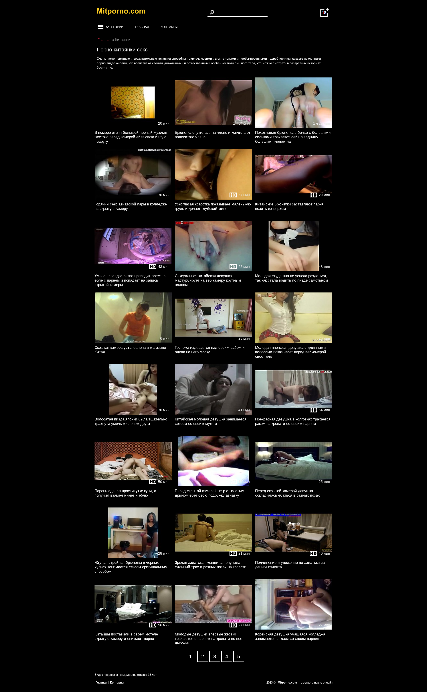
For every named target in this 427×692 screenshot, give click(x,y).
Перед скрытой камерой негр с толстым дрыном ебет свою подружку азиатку (209, 493)
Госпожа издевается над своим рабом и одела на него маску (210, 349)
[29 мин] (293, 198)
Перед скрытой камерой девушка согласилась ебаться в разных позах (287, 493)
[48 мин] (293, 270)
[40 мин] (293, 557)
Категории (114, 27)
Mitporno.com (287, 682)
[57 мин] (213, 198)
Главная (142, 27)
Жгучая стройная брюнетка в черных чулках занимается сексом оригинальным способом (131, 567)
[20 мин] (133, 127)
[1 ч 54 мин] (213, 127)
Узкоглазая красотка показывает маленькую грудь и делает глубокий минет (213, 206)
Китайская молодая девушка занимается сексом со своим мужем (210, 421)
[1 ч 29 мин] (293, 127)
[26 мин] (293, 342)
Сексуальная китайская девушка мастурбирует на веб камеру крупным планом (208, 280)
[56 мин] (133, 628)
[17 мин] (213, 485)
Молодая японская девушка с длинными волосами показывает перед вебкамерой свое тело (290, 352)
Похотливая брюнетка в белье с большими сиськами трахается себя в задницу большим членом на (293, 137)
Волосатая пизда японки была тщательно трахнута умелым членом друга (131, 421)
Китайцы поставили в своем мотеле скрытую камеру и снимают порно (126, 636)
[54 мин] (293, 413)
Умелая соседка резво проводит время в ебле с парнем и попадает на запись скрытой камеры (130, 280)
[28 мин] (133, 557)
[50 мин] (133, 485)
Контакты (169, 27)
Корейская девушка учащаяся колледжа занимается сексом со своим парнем (290, 636)
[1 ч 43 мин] (133, 270)
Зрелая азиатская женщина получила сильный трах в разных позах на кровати (210, 564)
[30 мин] (133, 198)
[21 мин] (213, 557)
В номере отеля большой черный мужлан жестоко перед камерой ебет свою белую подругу (131, 137)
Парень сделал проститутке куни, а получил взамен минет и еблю (125, 493)
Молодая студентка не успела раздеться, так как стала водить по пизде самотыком (291, 278)
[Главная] (124, 12)
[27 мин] (213, 628)
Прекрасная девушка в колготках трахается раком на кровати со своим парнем (292, 421)
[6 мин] (133, 342)
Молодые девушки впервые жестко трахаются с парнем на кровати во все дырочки (208, 638)
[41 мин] (213, 413)
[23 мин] (213, 342)
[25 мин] (213, 270)
